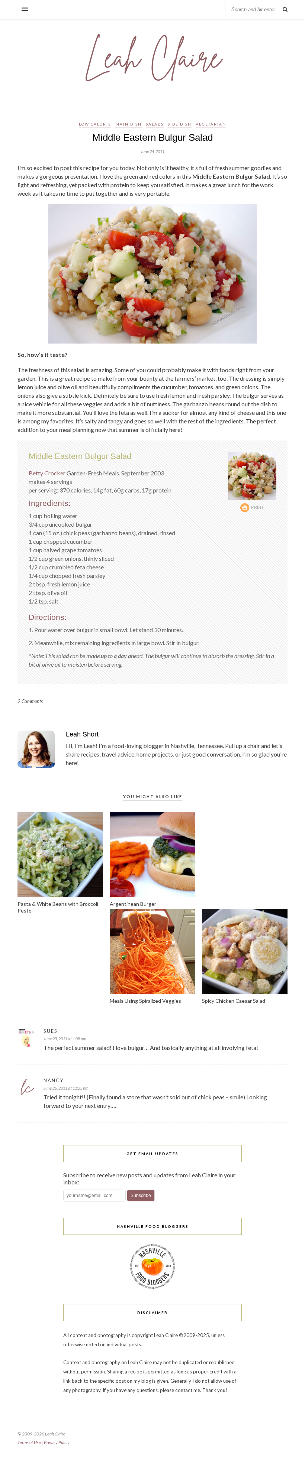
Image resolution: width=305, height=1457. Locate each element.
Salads (155, 124)
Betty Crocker (47, 473)
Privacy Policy (57, 1442)
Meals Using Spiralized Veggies (145, 1001)
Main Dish (128, 124)
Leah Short (82, 734)
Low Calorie (95, 124)
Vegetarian (211, 124)
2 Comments (30, 701)
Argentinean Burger (133, 904)
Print (257, 507)
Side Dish (180, 124)
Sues (51, 1031)
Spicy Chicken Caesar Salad (233, 1001)
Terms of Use (29, 1442)
